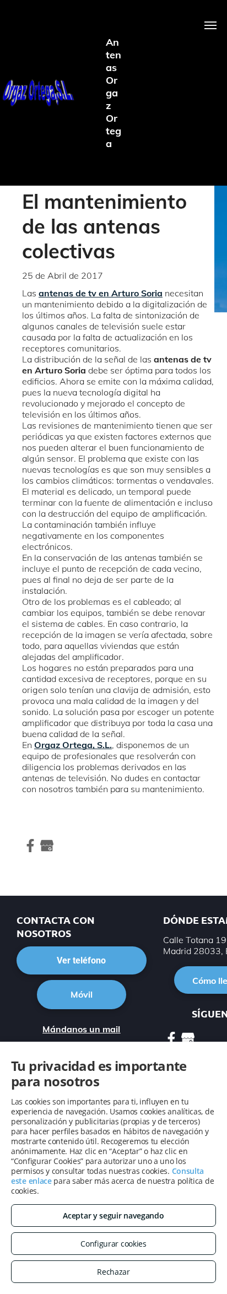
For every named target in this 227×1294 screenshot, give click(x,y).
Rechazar (113, 1271)
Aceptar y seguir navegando (113, 1215)
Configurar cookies (113, 1243)
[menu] (210, 25)
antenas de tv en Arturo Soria (101, 293)
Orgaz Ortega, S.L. (73, 744)
